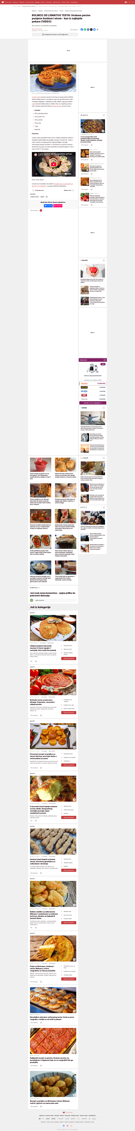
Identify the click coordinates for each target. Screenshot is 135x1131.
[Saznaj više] (103, 260)
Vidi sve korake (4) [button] (69, 658)
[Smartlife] (84, 1119)
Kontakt (61, 1122)
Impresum (43, 1122)
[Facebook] (63, 1125)
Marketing (87, 1122)
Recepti (41, 10)
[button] (74, 30)
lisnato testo (35, 196)
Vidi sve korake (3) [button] (69, 817)
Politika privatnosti (79, 1122)
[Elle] (78, 1119)
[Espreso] (53, 1119)
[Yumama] (60, 1119)
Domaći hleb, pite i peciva (51, 10)
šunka (42, 196)
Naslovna (34, 10)
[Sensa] (73, 1119)
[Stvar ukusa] (6, 2)
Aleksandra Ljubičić (37, 29)
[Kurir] (48, 1119)
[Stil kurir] (89, 1119)
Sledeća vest (67, 190)
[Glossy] (94, 1119)
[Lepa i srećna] (67, 1119)
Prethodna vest (39, 190)
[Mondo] (41, 1119)
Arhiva (92, 1122)
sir (47, 196)
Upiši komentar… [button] (40, 600)
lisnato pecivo (56, 106)
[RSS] (71, 1125)
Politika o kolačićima (69, 1122)
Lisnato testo (36, 97)
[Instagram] (67, 1125)
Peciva (61, 10)
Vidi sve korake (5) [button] (69, 765)
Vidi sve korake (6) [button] (69, 712)
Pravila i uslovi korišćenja (53, 1122)
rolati (34, 104)
